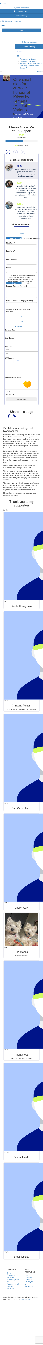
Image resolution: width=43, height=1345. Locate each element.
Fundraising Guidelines (28, 59)
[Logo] (21, 4)
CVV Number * (10, 358)
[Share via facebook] (14, 117)
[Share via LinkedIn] (21, 117)
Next (21, 321)
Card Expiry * (9, 346)
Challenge (28, 1277)
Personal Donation (15, 238)
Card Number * (10, 338)
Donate (21, 233)
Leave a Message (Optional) (16, 286)
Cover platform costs (13, 377)
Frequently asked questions (13, 1285)
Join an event (29, 1286)
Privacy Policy (25, 1299)
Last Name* (10, 251)
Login (21, 30)
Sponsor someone (22, 11)
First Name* (10, 243)
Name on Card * (10, 330)
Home (9, 1273)
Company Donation (31, 238)
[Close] (42, 71)
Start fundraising (21, 16)
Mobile (8, 267)
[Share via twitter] (16, 117)
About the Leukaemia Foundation (31, 63)
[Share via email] (19, 117)
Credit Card (18, 326)
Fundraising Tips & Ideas (28, 61)
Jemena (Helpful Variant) (24, 114)
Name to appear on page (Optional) (19, 301)
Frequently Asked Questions (29, 66)
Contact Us (23, 68)
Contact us (10, 1288)
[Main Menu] (1, 71)
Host (26, 1275)
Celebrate (28, 1279)
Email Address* (12, 259)
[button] (21, 170)
